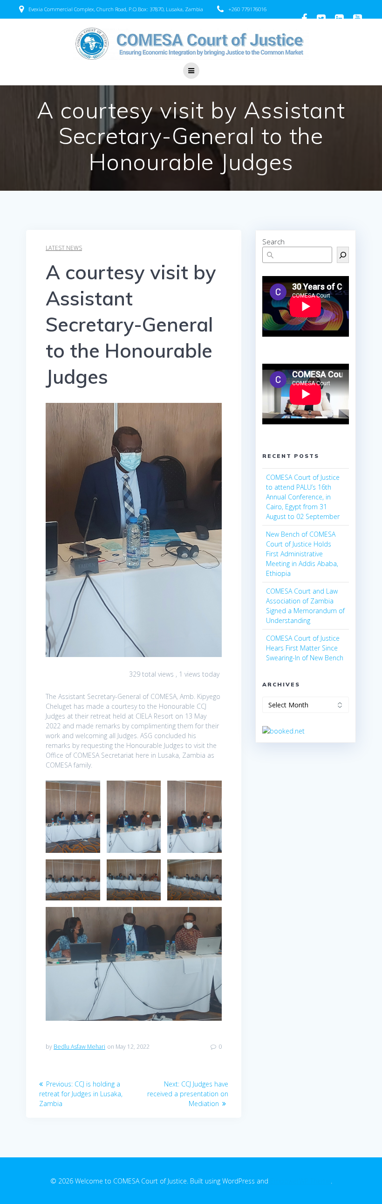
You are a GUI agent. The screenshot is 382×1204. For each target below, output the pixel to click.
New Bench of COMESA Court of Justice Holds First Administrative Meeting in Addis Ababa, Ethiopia (302, 554)
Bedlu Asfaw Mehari (79, 1047)
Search (273, 241)
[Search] (343, 255)
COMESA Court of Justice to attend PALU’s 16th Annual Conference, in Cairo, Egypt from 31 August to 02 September (303, 497)
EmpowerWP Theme (300, 1180)
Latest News (64, 248)
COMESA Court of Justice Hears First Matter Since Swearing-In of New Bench (305, 648)
